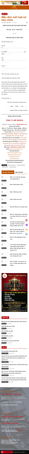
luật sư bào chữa (11, 165)
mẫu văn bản (5, 167)
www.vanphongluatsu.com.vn (14, 152)
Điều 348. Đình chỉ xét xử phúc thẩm (18, 206)
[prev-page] (2, 269)
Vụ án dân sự (5, 353)
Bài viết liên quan (7, 172)
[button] (2, 7)
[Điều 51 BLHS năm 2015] (5, 193)
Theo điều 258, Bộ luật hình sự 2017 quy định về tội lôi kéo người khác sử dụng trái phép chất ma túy (18, 223)
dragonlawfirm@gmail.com (16, 149)
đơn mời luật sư (13, 167)
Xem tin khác (19, 172)
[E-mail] (26, 229)
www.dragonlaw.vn (14, 158)
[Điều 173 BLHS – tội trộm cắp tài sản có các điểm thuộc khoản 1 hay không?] (5, 263)
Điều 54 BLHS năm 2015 (16, 199)
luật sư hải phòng (21, 165)
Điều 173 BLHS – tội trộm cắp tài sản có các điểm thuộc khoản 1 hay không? (18, 263)
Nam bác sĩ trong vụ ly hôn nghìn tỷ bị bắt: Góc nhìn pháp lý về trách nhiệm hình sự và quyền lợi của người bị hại (14, 357)
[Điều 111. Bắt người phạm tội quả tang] (5, 239)
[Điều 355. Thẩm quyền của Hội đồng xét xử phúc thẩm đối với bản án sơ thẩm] (5, 216)
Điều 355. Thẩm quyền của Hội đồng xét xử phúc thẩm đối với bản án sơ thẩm (18, 216)
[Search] (27, 7)
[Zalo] (26, 234)
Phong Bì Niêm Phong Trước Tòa (9, 351)
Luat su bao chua (7, 22)
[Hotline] (26, 220)
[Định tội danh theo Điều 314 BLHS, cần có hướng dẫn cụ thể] (5, 255)
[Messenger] (26, 225)
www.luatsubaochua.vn (14, 156)
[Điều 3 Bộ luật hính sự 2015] (5, 186)
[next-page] (5, 269)
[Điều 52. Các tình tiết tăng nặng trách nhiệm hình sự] (5, 178)
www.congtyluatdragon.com (14, 154)
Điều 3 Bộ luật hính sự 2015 (16, 184)
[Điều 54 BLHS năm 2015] (5, 201)
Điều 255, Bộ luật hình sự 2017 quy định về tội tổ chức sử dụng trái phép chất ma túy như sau (18, 231)
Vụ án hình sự (5, 362)
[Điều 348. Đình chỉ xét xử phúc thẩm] (5, 208)
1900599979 (7, 452)
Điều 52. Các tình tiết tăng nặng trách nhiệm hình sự (14, 321)
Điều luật (4, 14)
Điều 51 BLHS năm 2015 (16, 192)
